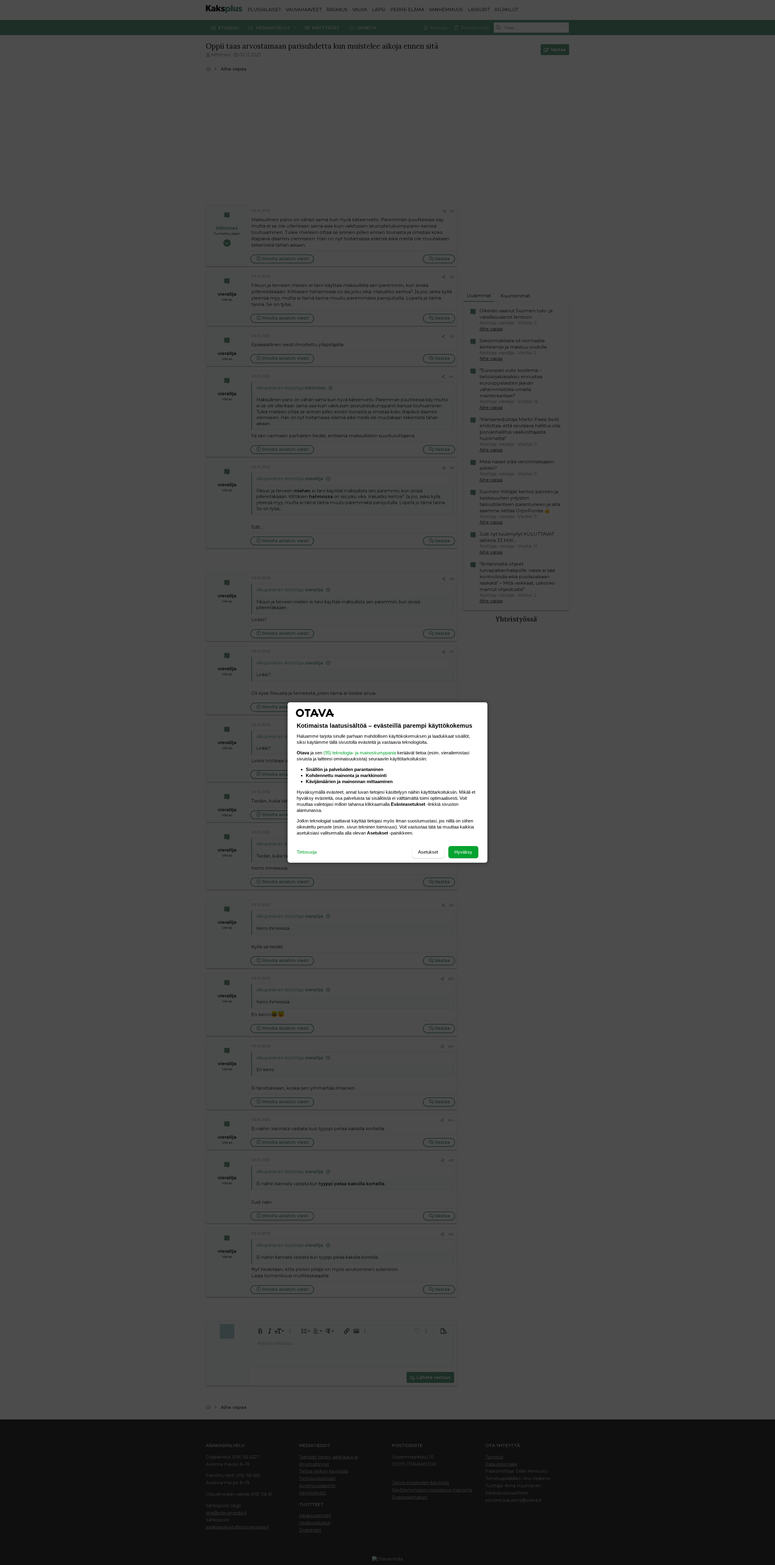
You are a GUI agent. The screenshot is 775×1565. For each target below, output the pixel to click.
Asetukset (428, 852)
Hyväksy (463, 852)
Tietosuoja (307, 852)
